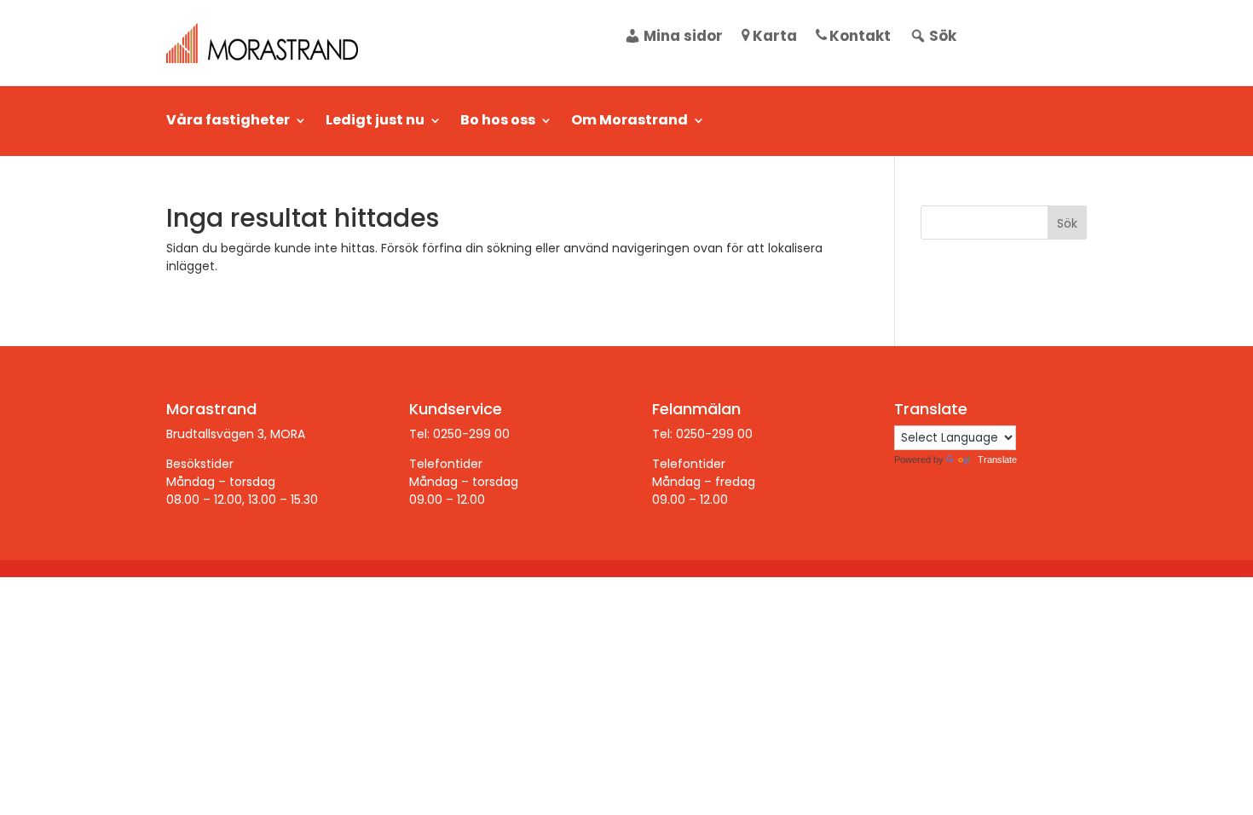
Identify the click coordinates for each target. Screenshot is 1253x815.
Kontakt (860, 38)
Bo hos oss (497, 122)
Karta (775, 38)
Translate (997, 459)
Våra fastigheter (228, 122)
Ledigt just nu (375, 122)
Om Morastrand (629, 122)
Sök (942, 38)
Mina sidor (683, 38)
